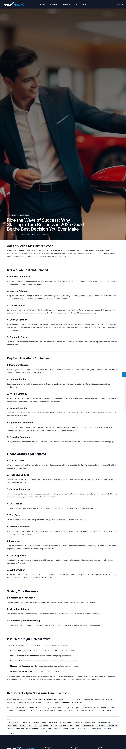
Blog (76, 4)
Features (42, 4)
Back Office (66, 4)
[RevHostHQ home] (13, 4)
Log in (120, 4)
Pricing (84, 4)
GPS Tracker (54, 4)
